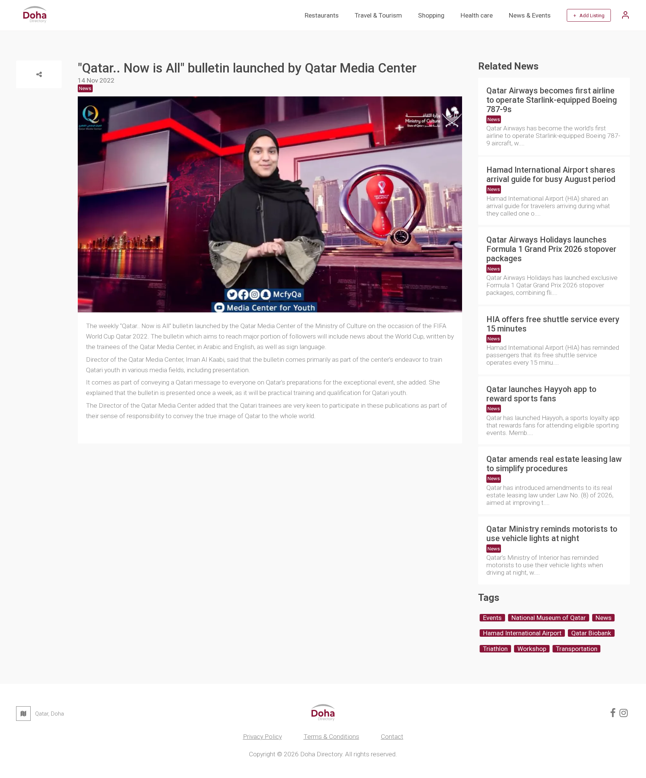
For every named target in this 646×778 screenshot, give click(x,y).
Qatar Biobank (591, 633)
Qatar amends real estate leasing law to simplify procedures (554, 463)
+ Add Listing (589, 15)
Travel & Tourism (378, 15)
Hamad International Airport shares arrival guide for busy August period (550, 174)
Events (492, 617)
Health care (477, 15)
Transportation (576, 648)
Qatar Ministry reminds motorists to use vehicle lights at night (551, 533)
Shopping (431, 15)
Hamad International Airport (522, 633)
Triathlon (495, 648)
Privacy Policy (262, 736)
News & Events (530, 15)
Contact (392, 736)
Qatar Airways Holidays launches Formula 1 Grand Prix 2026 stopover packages (551, 249)
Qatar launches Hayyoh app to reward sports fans (541, 394)
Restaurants (322, 15)
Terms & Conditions (331, 736)
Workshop (531, 648)
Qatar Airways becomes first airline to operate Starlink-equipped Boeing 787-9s (551, 100)
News (493, 119)
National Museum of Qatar (548, 617)
